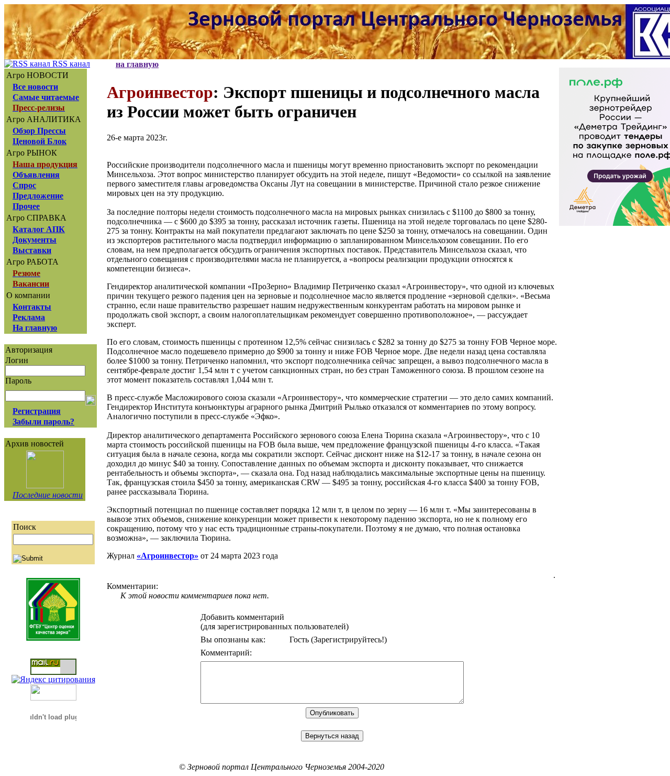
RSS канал (70, 63)
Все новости (35, 86)
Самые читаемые (46, 97)
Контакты (32, 306)
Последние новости (48, 494)
